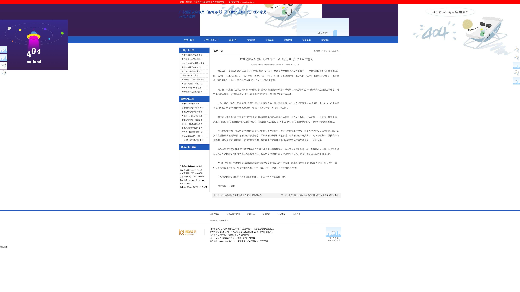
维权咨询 (188, 46)
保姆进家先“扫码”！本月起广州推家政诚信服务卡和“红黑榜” (314, 195)
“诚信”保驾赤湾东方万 (191, 75)
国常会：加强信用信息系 (192, 132)
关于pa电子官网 (211, 40)
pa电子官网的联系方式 (219, 221)
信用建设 (325, 40)
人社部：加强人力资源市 (192, 116)
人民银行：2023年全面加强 (193, 80)
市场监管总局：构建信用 (192, 120)
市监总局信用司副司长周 (192, 128)
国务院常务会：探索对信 (192, 84)
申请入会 (251, 214)
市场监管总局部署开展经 (192, 112)
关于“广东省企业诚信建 (191, 88)
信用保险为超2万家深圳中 (192, 108)
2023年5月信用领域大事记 (192, 140)
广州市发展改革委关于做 (192, 55)
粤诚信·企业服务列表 (190, 104)
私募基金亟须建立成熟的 (192, 67)
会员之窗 (270, 40)
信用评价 (296, 214)
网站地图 (4, 247)
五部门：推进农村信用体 (192, 124)
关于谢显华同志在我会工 (192, 92)
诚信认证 (288, 40)
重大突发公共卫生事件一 (192, 59)
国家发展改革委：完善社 (192, 136)
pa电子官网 (189, 40)
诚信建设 (307, 40)
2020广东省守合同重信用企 (193, 63)
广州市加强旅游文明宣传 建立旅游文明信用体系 (241, 195)
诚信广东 (233, 40)
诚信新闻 (251, 40)
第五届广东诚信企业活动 (192, 71)
